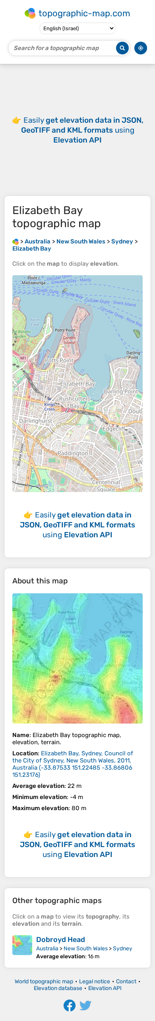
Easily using (82, 130)
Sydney (122, 948)
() (72, 764)
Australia (47, 948)
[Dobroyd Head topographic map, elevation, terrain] (22, 947)
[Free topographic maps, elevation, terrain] (15, 241)
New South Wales (86, 948)
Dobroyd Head (60, 939)
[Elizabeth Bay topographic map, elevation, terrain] (77, 658)
